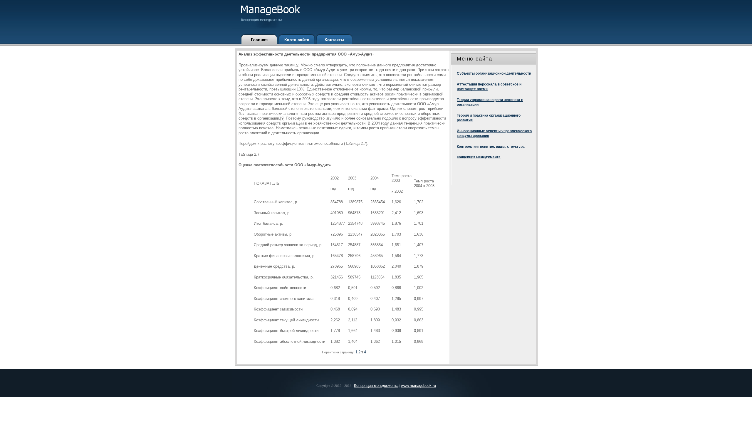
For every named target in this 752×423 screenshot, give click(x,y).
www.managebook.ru (418, 385)
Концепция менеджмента (479, 157)
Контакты (334, 39)
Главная (259, 39)
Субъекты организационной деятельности (494, 73)
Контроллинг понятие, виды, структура (491, 147)
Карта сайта (296, 39)
